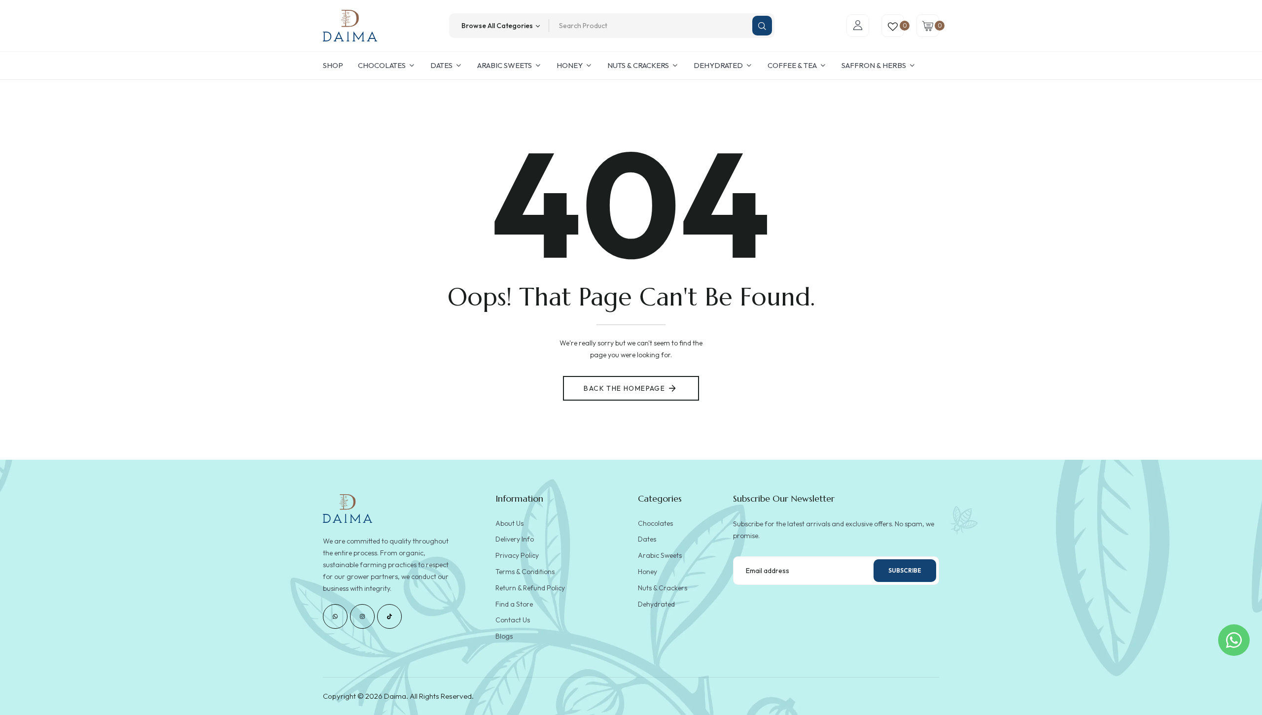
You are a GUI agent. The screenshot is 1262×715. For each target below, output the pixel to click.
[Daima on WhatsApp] (335, 616)
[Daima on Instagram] (362, 616)
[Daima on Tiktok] (389, 616)
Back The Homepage (624, 388)
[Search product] (762, 25)
